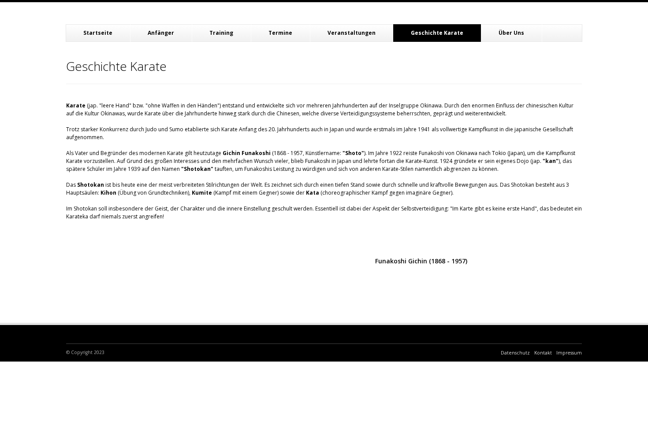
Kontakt (543, 353)
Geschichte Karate (437, 33)
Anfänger (161, 33)
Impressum (569, 353)
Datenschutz (515, 353)
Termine (280, 33)
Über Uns (511, 33)
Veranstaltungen (352, 33)
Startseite (97, 33)
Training (221, 33)
